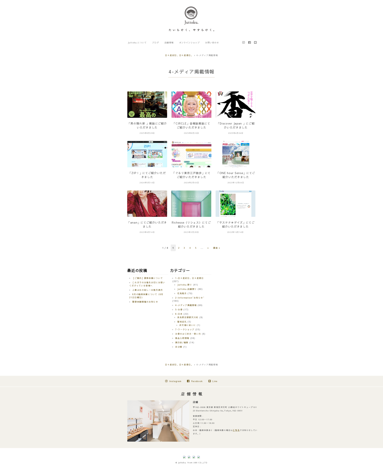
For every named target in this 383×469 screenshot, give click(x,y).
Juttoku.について (137, 42)
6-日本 (179, 313)
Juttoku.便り (184, 284)
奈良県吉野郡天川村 (187, 317)
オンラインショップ (189, 42)
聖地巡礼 (182, 321)
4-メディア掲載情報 (186, 305)
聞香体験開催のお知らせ (145, 301)
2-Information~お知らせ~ (189, 297)
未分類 (178, 346)
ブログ (155, 42)
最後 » (216, 247)
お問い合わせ (212, 42)
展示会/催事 (181, 342)
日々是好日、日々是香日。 (179, 55)
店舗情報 (169, 42)
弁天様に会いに (187, 325)
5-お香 (179, 309)
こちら (236, 430)
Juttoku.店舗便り (187, 288)
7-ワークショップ (184, 329)
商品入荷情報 (182, 338)
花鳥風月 (182, 293)
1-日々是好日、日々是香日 (189, 278)
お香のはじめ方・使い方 (188, 333)
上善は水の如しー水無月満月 (147, 289)
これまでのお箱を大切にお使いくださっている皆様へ (147, 284)
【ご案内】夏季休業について (147, 278)
